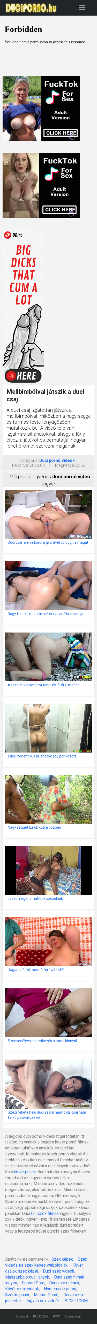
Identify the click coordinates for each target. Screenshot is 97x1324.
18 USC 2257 (40, 1316)
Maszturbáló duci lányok (27, 1277)
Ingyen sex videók (43, 1300)
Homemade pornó (60, 1288)
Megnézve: (65, 465)
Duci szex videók (58, 1271)
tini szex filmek (45, 1213)
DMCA (56, 1316)
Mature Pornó (46, 1294)
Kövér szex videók (22, 1288)
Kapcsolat (22, 1316)
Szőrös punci (17, 1294)
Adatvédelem (73, 1316)
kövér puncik (25, 1171)
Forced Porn (33, 1282)
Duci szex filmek (64, 1282)
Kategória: (29, 460)
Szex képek (62, 1259)
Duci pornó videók (57, 460)
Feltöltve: (20, 465)
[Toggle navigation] (82, 7)
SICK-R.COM (76, 1300)
